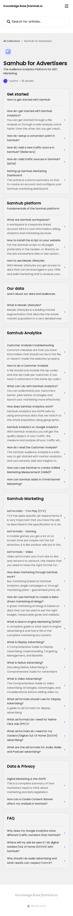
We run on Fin (38, 906)
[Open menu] (66, 6)
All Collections (11, 41)
